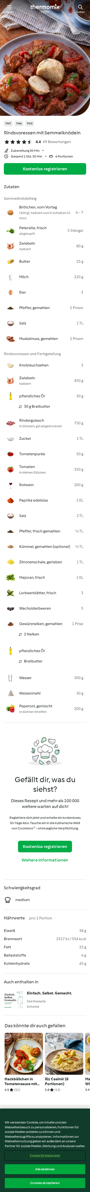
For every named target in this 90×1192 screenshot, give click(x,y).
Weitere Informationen (45, 860)
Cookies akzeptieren (45, 1183)
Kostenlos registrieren (45, 169)
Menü (9, 12)
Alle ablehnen (45, 1169)
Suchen (80, 12)
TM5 (30, 123)
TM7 (8, 123)
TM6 (19, 123)
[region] (45, 1150)
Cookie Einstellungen (45, 1155)
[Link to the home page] (45, 9)
